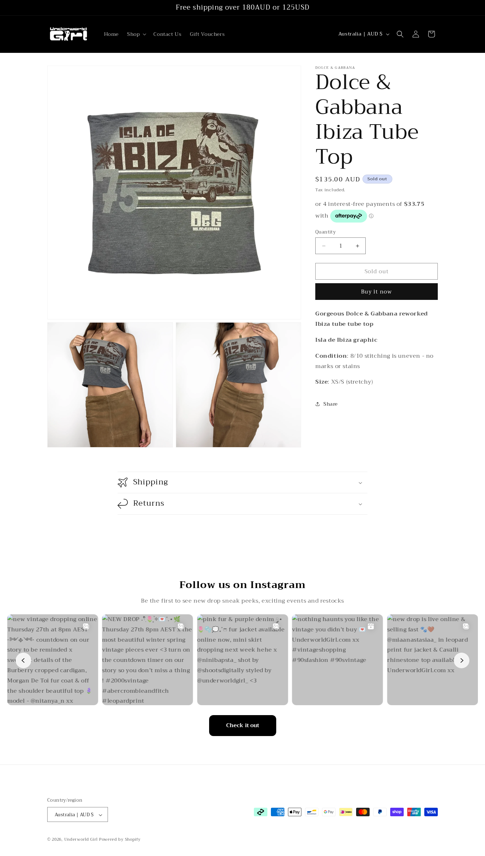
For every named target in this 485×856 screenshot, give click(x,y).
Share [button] (330, 404)
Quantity (325, 232)
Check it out (242, 725)
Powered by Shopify (120, 839)
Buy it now (376, 291)
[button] (136, 34)
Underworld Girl (81, 839)
